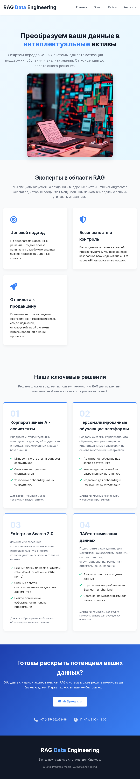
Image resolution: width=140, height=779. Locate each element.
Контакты (130, 7)
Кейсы (112, 7)
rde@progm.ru (71, 701)
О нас (97, 7)
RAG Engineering (29, 7)
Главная (81, 7)
